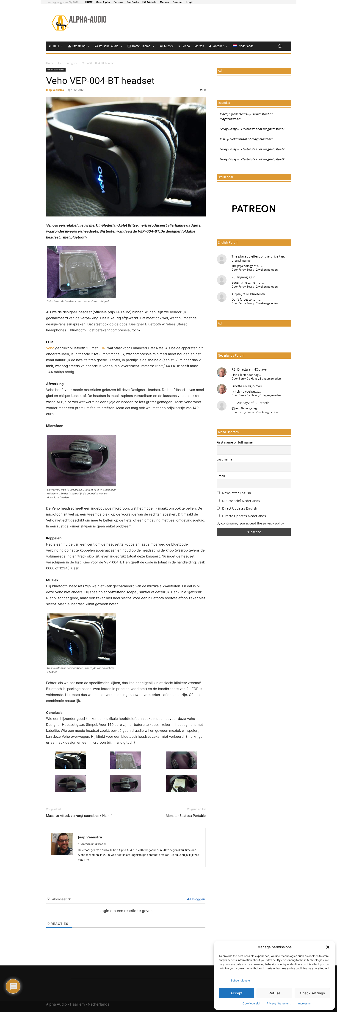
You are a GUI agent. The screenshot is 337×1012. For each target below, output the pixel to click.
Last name (224, 459)
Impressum (304, 1003)
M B (222, 139)
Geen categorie (68, 63)
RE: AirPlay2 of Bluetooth (250, 403)
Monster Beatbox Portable (186, 816)
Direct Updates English (239, 508)
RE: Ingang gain (243, 277)
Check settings (312, 993)
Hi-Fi (56, 46)
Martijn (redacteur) (233, 114)
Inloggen (198, 899)
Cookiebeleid (251, 1003)
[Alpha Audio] (79, 22)
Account (218, 46)
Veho (50, 348)
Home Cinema (141, 46)
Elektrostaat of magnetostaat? (262, 129)
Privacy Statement (278, 1003)
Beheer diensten (241, 980)
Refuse (274, 993)
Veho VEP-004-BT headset (100, 80)
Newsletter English (236, 493)
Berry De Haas (248, 378)
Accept (236, 993)
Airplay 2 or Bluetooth (248, 294)
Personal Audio (108, 46)
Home (50, 63)
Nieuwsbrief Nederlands (240, 501)
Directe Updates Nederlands (243, 516)
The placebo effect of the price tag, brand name (258, 258)
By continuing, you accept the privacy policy (250, 523)
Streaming (79, 46)
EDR (102, 348)
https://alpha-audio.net (92, 843)
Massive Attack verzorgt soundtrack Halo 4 (79, 816)
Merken (199, 46)
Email (221, 476)
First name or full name (235, 442)
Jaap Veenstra (55, 89)
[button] (328, 947)
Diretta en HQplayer (247, 386)
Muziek (168, 46)
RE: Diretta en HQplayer (250, 369)
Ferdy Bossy (227, 129)
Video (186, 46)
